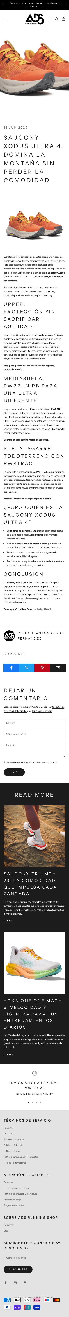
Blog (6, 1231)
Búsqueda (9, 1128)
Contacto (8, 1182)
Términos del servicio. (42, 711)
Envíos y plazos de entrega (16, 1188)
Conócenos (9, 1225)
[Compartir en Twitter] (26, 668)
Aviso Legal (9, 1133)
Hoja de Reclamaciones (15, 1162)
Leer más (8, 920)
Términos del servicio (14, 1139)
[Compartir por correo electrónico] (57, 668)
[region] (34, 1083)
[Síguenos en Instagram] (15, 1283)
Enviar (14, 772)
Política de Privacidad (14, 1145)
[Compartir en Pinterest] (42, 668)
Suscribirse (18, 1269)
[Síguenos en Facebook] (5, 1283)
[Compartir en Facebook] (11, 668)
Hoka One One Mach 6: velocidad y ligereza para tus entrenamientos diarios (33, 1014)
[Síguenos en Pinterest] (24, 1283)
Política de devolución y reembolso (20, 1193)
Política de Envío (11, 1151)
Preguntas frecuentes (14, 1205)
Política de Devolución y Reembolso (21, 1157)
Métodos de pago (12, 1199)
